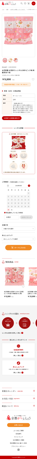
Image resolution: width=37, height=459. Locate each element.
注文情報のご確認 (18, 440)
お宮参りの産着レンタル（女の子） (17, 9)
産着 (7, 9)
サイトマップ (18, 437)
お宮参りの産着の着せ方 (12, 118)
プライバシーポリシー (18, 446)
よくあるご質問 (19, 430)
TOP (3, 9)
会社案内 (18, 433)
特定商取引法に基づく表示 (18, 443)
